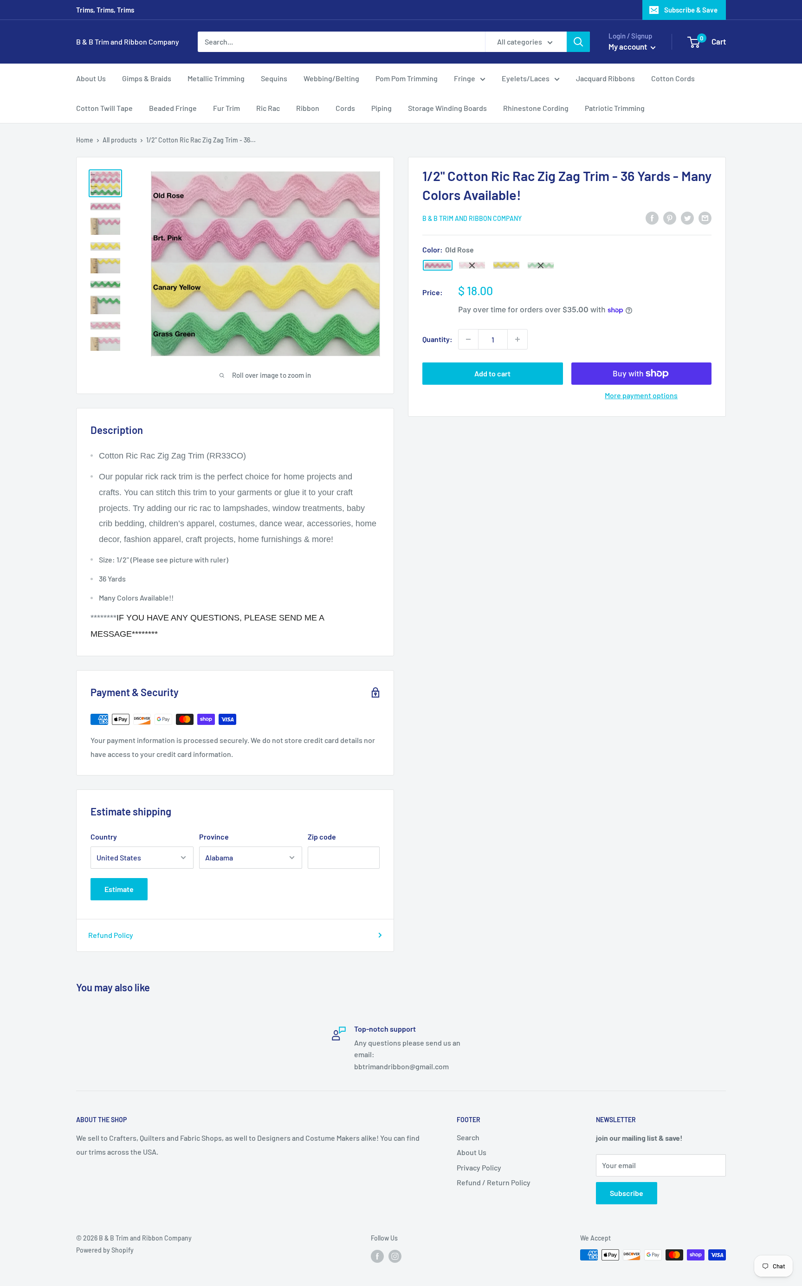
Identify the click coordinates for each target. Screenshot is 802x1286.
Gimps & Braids (146, 78)
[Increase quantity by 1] (517, 339)
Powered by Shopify (105, 1250)
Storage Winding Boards (447, 107)
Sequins (274, 78)
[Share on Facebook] (652, 217)
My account (628, 46)
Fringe (464, 78)
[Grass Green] (541, 265)
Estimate (119, 889)
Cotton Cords (673, 78)
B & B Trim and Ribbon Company (472, 218)
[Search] (578, 42)
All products (120, 140)
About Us (91, 78)
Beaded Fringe (173, 107)
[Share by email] (705, 217)
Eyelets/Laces (526, 78)
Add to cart (492, 373)
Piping (381, 107)
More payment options (641, 395)
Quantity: (437, 339)
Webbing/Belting (331, 78)
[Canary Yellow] (506, 265)
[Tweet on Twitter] (687, 217)
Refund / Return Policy (493, 1182)
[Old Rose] (438, 265)
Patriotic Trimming (615, 107)
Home (84, 140)
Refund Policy (110, 935)
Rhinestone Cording (536, 107)
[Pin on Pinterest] (669, 217)
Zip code (322, 836)
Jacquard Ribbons (605, 78)
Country (104, 836)
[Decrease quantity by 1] (468, 339)
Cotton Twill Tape (104, 107)
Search (468, 1137)
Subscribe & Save (691, 10)
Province (214, 836)
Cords (345, 107)
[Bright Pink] (472, 265)
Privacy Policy (479, 1167)
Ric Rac (268, 107)
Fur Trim (226, 107)
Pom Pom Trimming (406, 78)
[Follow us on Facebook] (377, 1255)
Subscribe (626, 1193)
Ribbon (307, 107)
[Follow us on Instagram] (394, 1255)
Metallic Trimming (216, 78)
